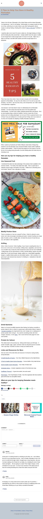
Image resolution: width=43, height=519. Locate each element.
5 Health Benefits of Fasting (8, 358)
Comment (4, 427)
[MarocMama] (21, 3)
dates (16, 334)
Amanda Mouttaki (5, 14)
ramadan (3, 398)
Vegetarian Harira (5, 368)
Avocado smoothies (6, 331)
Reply (5, 471)
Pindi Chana (4, 374)
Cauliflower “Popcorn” (6, 371)
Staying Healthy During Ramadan (9, 364)
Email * (21, 443)
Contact (23, 510)
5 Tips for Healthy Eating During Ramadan (11, 361)
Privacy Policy (29, 510)
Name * (4, 443)
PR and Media (17, 510)
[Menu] (1, 3)
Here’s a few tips (30, 28)
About (12, 510)
